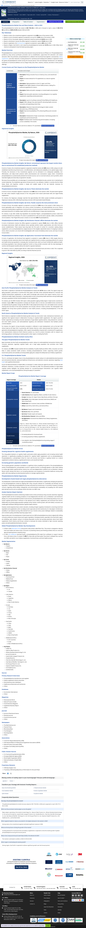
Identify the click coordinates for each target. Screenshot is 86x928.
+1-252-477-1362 (28, 888)
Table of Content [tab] (28, 22)
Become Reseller (61, 895)
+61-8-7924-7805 (64, 888)
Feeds (59, 912)
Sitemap (59, 909)
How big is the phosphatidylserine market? (12, 801)
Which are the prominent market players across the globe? (16, 809)
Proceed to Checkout (75, 57)
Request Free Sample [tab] (56, 21)
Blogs (45, 904)
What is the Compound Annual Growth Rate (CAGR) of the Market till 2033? (20, 835)
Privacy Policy (41, 925)
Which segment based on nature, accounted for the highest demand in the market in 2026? (24, 821)
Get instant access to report (48, 125)
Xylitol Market (5, 793)
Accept (48, 925)
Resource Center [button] (63, 2)
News (45, 909)
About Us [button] (30, 2)
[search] (82, 2)
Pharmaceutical (55, 14)
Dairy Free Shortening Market (9, 787)
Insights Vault (54, 2)
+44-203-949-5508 (50, 888)
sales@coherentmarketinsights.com (12, 894)
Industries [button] (46, 2)
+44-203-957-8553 (40, 888)
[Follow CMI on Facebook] (79, 895)
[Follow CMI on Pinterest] (82, 895)
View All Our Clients (21, 867)
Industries (32, 898)
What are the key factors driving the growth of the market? (16, 827)
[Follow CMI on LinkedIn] (73, 895)
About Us (32, 895)
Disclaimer (60, 906)
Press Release (47, 898)
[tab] (5, 22)
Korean (11, 781)
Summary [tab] (5, 22)
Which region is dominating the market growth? (13, 842)
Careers (45, 912)
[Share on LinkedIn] (8, 773)
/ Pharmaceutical (6, 5)
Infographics (47, 901)
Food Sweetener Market (7, 790)
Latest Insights (39, 2)
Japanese (5, 781)
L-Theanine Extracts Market (40, 787)
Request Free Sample (43, 160)
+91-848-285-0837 (76, 888)
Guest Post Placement (49, 906)
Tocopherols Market (38, 793)
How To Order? (61, 898)
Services (32, 901)
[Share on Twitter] (11, 773)
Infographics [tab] (15, 22)
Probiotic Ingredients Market (40, 790)
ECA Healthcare (13, 534)
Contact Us (32, 904)
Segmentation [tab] (41, 22)
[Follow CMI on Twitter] (76, 895)
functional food (21, 43)
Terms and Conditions (63, 901)
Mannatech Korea (16, 528)
